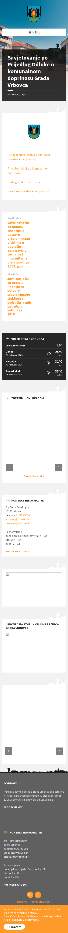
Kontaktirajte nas (17, 551)
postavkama (32, 919)
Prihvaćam (14, 927)
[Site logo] (34, 21)
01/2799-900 (23, 515)
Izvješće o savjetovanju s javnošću (29, 191)
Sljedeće (12, 274)
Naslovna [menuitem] (22, 901)
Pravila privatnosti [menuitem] (41, 901)
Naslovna (13, 94)
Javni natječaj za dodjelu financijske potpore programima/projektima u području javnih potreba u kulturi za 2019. (19, 296)
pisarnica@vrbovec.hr (18, 523)
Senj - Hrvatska (34, 476)
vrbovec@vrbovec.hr (18, 519)
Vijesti (25, 94)
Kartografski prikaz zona (24, 182)
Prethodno (14, 218)
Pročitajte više (13, 807)
